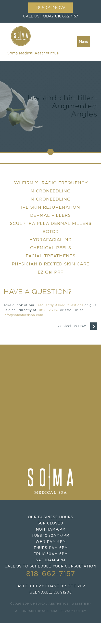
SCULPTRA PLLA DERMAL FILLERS (50, 223)
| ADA (53, 611)
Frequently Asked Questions (59, 305)
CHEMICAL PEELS (50, 248)
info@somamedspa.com (23, 315)
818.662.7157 (66, 16)
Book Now (50, 7)
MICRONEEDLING (51, 199)
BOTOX (51, 232)
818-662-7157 (50, 574)
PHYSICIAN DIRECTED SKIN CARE (50, 264)
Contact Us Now (74, 326)
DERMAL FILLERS (50, 215)
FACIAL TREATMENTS (51, 256)
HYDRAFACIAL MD (50, 240)
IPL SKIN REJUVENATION (50, 207)
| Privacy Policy (72, 611)
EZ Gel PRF (50, 272)
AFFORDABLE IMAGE (32, 611)
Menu (83, 41)
